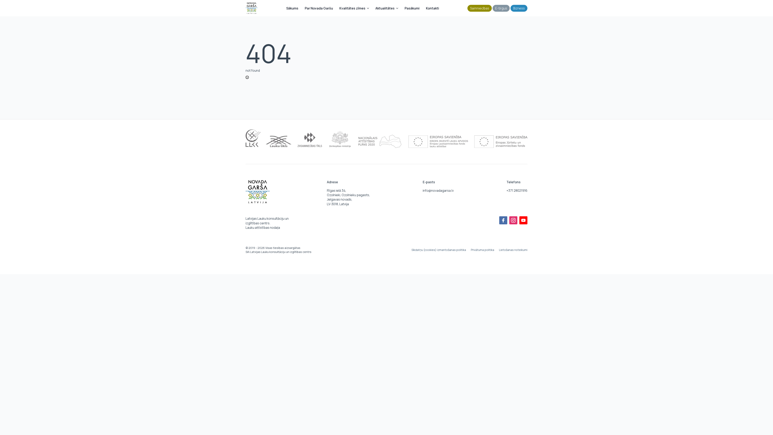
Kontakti (432, 8)
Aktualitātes (385, 8)
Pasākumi (412, 8)
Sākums (292, 8)
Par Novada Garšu (319, 8)
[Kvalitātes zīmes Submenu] (368, 8)
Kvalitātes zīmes (352, 8)
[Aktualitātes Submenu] (398, 8)
